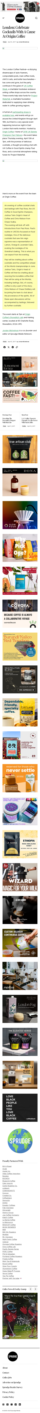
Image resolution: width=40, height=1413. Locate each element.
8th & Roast (6, 1166)
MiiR (4, 1230)
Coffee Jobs (7, 1377)
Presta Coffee (7, 1259)
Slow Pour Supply (9, 1266)
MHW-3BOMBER (9, 1227)
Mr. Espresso (7, 1237)
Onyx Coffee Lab (9, 1247)
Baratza (5, 1176)
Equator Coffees (8, 1205)
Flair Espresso (8, 1208)
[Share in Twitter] (9, 347)
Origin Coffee (8, 132)
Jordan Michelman (10, 330)
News (4, 42)
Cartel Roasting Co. (9, 1186)
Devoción (6, 1200)
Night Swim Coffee (9, 1239)
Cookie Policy (8, 1397)
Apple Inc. (6, 1171)
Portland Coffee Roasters (12, 1256)
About (5, 1368)
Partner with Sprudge (10, 1278)
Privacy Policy (8, 1392)
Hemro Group (7, 1213)
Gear (4, 426)
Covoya (5, 1193)
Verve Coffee (7, 1273)
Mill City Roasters (9, 1232)
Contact (5, 1372)
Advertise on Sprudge (11, 1382)
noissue (5, 1242)
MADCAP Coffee (9, 1225)
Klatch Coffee (7, 1217)
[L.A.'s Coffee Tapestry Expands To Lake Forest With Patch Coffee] (29, 421)
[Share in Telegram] (13, 347)
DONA (4, 1203)
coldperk (5, 1188)
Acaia (4, 1169)
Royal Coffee (7, 1264)
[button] (3, 18)
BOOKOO (6, 1178)
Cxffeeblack (7, 1198)
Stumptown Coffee (9, 1269)
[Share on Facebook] (4, 347)
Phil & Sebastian (8, 1254)
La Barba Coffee (8, 1220)
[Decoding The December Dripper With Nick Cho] (11, 421)
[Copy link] (17, 347)
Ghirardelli (6, 1210)
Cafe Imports (7, 1183)
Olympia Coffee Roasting (12, 1244)
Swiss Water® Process (11, 1271)
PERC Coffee (7, 1252)
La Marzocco (7, 1222)
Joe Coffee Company (10, 1215)
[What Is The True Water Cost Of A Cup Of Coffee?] (20, 1316)
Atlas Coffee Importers (11, 1174)
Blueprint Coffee (8, 1181)
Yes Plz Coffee (8, 1276)
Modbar (5, 1234)
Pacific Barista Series (10, 1249)
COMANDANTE (8, 1191)
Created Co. (7, 1196)
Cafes (24, 426)
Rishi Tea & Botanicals (10, 1261)
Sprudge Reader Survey (12, 1387)
